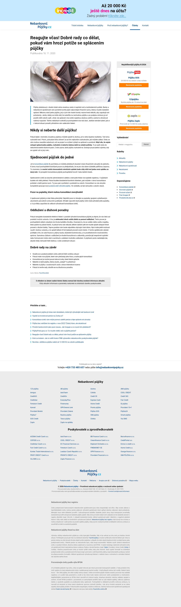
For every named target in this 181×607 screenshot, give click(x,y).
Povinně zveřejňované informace (118, 491)
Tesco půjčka (65, 419)
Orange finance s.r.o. (128, 452)
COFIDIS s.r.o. (35, 440)
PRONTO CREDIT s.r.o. (68, 455)
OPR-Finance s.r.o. (97, 452)
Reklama (93, 481)
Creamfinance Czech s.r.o (99, 440)
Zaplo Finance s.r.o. (67, 459)
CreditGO (33, 396)
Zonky (126, 547)
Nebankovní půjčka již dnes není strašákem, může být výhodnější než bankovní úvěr (63, 312)
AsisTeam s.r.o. (66, 437)
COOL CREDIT (126, 393)
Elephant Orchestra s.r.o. (99, 444)
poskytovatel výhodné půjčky (59, 186)
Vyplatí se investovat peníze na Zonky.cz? (47, 316)
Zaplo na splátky (66, 422)
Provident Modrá (36, 411)
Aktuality (122, 158)
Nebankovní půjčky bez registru (102, 519)
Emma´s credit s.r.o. (128, 444)
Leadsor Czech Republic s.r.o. (71, 452)
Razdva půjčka (65, 415)
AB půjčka (64, 389)
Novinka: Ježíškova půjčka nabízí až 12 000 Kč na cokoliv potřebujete (58, 342)
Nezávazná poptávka (134, 85)
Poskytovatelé (65, 481)
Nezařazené (123, 169)
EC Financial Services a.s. (69, 444)
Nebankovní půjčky (95, 25)
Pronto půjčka (95, 407)
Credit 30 (93, 396)
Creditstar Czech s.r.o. (38, 444)
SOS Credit (34, 419)
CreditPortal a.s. (126, 440)
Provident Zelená (66, 411)
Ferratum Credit (36, 404)
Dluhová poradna (118, 481)
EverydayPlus (65, 400)
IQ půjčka (124, 404)
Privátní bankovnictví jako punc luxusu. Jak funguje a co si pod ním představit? (61, 327)
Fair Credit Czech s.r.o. (38, 448)
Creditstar (33, 400)
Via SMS (124, 419)
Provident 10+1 (126, 407)
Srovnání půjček (125, 190)
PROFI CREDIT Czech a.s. (39, 455)
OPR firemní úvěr (66, 407)
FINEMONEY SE (96, 448)
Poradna (122, 173)
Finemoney (64, 404)
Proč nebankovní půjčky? (117, 25)
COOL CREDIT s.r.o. (67, 440)
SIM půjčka (94, 415)
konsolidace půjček (41, 164)
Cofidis (93, 393)
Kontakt (145, 25)
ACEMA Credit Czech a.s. (39, 437)
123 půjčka (34, 389)
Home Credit (95, 404)
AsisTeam (64, 393)
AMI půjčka (125, 389)
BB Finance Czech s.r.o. (99, 437)
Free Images (123, 195)
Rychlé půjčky (93, 538)
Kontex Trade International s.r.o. (42, 452)
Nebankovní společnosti (128, 166)
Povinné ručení (124, 192)
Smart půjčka (126, 415)
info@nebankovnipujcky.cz (109, 367)
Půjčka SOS (94, 411)
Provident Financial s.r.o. (99, 455)
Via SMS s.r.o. (35, 459)
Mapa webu (133, 481)
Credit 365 (124, 396)
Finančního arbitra (99, 589)
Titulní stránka (77, 25)
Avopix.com (103, 481)
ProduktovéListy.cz (126, 198)
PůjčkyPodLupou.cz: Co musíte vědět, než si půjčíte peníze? (54, 331)
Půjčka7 (33, 415)
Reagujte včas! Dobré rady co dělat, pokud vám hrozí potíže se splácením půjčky (61, 334)
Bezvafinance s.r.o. (127, 437)
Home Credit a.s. (127, 448)
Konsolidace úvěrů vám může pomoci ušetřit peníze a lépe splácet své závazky (61, 320)
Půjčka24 (124, 411)
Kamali (33, 407)
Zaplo (32, 422)
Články (135, 25)
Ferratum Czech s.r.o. (68, 448)
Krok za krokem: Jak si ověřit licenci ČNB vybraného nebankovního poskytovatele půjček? (65, 338)
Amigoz (33, 393)
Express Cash (95, 400)
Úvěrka (93, 419)
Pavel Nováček (44, 273)
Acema (93, 389)
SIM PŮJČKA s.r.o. (127, 455)
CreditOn (63, 396)
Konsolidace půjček (126, 187)
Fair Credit (124, 400)
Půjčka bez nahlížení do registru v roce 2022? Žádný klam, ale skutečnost (59, 323)
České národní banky (62, 589)
